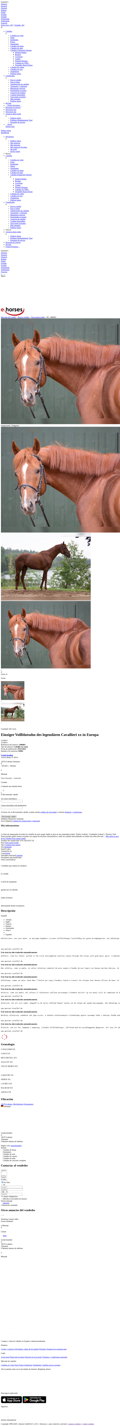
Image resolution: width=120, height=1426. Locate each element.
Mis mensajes (15, 145)
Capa (3, 853)
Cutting (18, 59)
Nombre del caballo (8, 841)
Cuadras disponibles (17, 95)
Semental (8, 847)
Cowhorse (19, 57)
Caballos (9, 31)
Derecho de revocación (33, 1357)
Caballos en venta (16, 36)
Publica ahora (6, 131)
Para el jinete (15, 82)
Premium (42, 1349)
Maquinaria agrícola (17, 88)
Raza (3, 843)
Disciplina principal (8, 855)
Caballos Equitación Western (21, 50)
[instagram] (11, 1416)
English (4, 15)
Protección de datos (17, 1357)
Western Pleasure (21, 61)
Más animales (15, 99)
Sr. (4, 1185)
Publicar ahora (15, 74)
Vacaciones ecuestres (18, 97)
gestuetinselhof (16, 1146)
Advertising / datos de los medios (26, 1349)
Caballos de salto (16, 48)
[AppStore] (11, 1403)
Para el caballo (15, 80)
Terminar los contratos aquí (56, 1349)
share (5, 1236)
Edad (3, 849)
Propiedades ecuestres (18, 91)
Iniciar (10, 125)
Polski (3, 13)
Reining (18, 55)
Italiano (3, 10)
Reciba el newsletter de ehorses (15, 1199)
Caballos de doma (17, 46)
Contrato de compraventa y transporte (26, 821)
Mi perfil (13, 149)
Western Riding (20, 52)
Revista (8, 103)
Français (4, 23)
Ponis (12, 38)
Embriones (14, 40)
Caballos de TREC (22, 63)
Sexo (3, 847)
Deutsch (4, 4)
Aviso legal (5, 1357)
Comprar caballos (74, 1424)
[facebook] (4, 1416)
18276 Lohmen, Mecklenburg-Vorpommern (17, 1104)
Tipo (2, 845)
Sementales (14, 44)
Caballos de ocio (16, 69)
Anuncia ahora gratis (13, 114)
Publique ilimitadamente (21, 120)
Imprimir (6, 1203)
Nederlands (5, 19)
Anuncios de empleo (18, 93)
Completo (19, 855)
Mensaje (5, 1226)
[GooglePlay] (34, 1403)
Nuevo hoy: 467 (7, 25)
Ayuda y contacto (7, 1349)
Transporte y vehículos (18, 86)
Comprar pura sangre (12, 845)
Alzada (3, 851)
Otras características (8, 860)
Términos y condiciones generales (54, 1357)
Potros (12, 42)
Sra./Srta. (6, 1182)
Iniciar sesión (15, 151)
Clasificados (10, 76)
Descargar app (11, 110)
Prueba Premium (14, 105)
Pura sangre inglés (38, 317)
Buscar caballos (23, 317)
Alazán (7, 853)
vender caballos (88, 1424)
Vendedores (14, 72)
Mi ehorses (10, 137)
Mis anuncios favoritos (18, 147)
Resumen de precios (13, 108)
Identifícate (5, 133)
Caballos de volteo (17, 67)
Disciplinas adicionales (9, 858)
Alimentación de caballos (19, 84)
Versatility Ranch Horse (24, 65)
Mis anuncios (15, 143)
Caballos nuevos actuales (51, 1365)
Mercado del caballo (8, 317)
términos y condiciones (73, 812)
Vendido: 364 (19, 25)
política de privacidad (48, 812)
